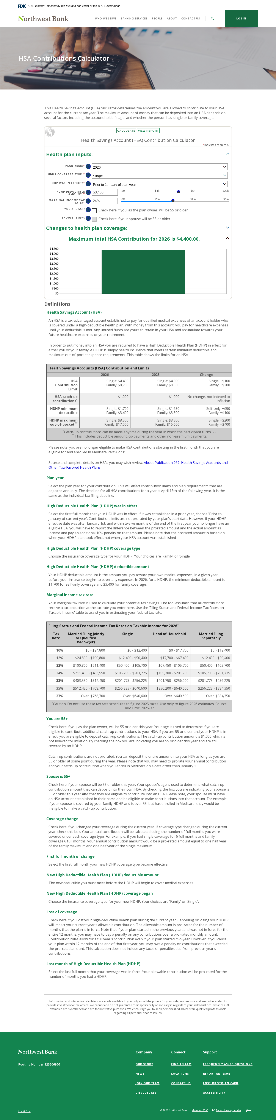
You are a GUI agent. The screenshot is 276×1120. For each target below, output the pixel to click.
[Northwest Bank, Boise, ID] (43, 18)
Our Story (144, 1064)
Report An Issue (216, 1073)
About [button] (172, 18)
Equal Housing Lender (228, 1110)
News (140, 1073)
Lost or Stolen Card (220, 1083)
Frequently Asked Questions (227, 1064)
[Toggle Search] (212, 18)
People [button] (157, 18)
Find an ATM (181, 1064)
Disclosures (146, 1092)
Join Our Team (148, 1083)
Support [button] (210, 1052)
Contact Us (190, 18)
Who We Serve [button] (105, 18)
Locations (180, 1073)
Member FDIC (200, 1110)
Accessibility (214, 1092)
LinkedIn (24, 1111)
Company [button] (144, 1052)
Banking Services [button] (134, 18)
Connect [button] (178, 1052)
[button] (138, 154)
